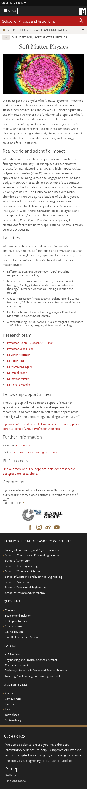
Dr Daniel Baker (17, 372)
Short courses (13, 626)
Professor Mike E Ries (20, 348)
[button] (81, 21)
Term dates (12, 714)
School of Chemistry (17, 560)
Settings (11, 775)
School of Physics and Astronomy (29, 21)
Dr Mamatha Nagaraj (20, 366)
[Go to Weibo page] (48, 527)
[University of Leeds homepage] (82, 11)
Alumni (9, 693)
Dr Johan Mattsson (18, 354)
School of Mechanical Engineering (25, 587)
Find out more (15, 780)
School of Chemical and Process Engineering (32, 555)
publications (23, 445)
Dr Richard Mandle (18, 384)
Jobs (7, 709)
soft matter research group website (37, 452)
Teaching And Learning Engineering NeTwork (32, 676)
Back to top (12, 503)
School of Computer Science (22, 571)
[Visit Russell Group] (54, 516)
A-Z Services (12, 654)
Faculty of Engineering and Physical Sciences (32, 550)
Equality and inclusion (18, 615)
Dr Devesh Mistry (18, 378)
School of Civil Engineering (21, 566)
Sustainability (13, 720)
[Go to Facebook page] (30, 527)
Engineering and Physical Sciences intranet (31, 659)
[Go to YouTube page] (57, 527)
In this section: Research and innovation (37, 30)
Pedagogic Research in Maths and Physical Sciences (36, 670)
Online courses (14, 631)
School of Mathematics (19, 582)
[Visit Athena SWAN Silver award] (33, 516)
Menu (12, 11)
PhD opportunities (16, 621)
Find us (9, 704)
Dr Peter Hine (15, 360)
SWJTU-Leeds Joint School (21, 637)
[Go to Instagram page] (39, 527)
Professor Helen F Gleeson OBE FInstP (30, 342)
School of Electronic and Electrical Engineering (33, 576)
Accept (12, 768)
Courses (10, 610)
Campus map (13, 698)
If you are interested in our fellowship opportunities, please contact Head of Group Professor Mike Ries (42, 426)
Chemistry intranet (16, 665)
